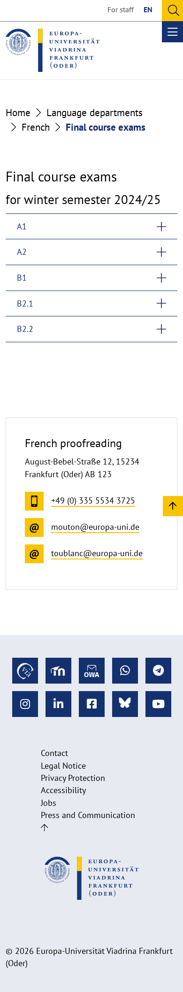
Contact (54, 753)
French (36, 127)
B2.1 (25, 303)
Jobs (48, 802)
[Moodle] (58, 671)
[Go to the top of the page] (44, 827)
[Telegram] (158, 671)
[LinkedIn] (58, 704)
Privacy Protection (73, 777)
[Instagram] (25, 704)
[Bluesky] (125, 704)
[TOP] (173, 506)
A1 (22, 226)
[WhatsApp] (125, 671)
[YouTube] (158, 704)
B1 (22, 277)
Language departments (94, 112)
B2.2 (25, 328)
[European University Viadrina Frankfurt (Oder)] (52, 50)
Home (18, 112)
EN (148, 9)
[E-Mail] (92, 671)
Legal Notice (63, 765)
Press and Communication (88, 815)
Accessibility (63, 790)
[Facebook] (92, 704)
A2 (22, 251)
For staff (120, 9)
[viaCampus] (25, 671)
